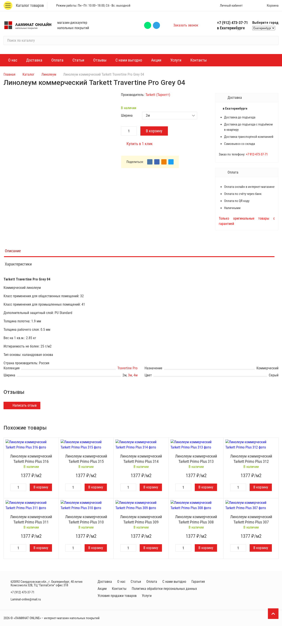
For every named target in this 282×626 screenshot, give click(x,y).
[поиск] (273, 40)
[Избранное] (252, 5)
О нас (121, 581)
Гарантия (198, 581)
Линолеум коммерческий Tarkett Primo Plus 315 (86, 459)
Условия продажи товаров (117, 596)
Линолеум (48, 74)
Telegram (156, 25)
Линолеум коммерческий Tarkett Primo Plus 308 (196, 519)
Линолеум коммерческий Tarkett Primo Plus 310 (86, 519)
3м (130, 375)
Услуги (147, 596)
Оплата (151, 581)
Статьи (136, 581)
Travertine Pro (127, 368)
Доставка (105, 581)
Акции (102, 589)
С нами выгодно (174, 581)
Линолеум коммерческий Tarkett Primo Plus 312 (251, 459)
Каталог (28, 74)
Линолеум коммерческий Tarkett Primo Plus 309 (141, 519)
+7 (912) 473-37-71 (232, 22)
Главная (9, 74)
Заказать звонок (185, 25)
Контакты (119, 589)
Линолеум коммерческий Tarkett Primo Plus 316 (31, 459)
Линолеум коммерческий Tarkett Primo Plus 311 (31, 519)
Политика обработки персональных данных (164, 589)
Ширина (127, 115)
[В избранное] (54, 442)
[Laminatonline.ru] (28, 25)
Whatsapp (147, 25)
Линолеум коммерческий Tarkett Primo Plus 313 (196, 459)
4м (135, 375)
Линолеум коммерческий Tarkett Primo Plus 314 (141, 459)
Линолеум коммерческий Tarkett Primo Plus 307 (251, 519)
